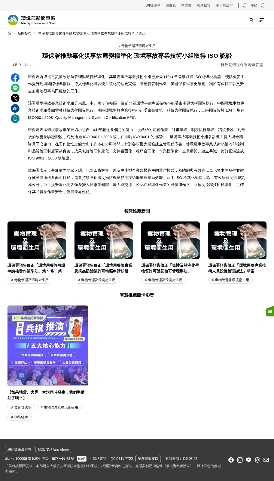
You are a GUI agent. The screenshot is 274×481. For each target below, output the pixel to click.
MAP (82, 458)
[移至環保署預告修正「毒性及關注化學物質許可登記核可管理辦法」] (170, 253)
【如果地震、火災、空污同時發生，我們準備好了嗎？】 (46, 395)
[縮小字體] (245, 5)
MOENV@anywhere (53, 449)
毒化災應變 (22, 407)
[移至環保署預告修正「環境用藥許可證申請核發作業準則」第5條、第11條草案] (36, 253)
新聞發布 (24, 33)
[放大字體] (263, 5)
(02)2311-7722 (122, 458)
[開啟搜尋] (251, 20)
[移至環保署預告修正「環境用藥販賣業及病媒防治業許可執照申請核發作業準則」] (103, 253)
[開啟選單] (262, 20)
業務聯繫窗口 (148, 458)
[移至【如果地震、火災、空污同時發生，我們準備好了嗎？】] (47, 345)
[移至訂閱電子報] (269, 311)
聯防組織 (21, 417)
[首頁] (9, 33)
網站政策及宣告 (19, 449)
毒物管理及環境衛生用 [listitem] (138, 46)
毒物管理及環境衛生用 (31, 280)
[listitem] (231, 460)
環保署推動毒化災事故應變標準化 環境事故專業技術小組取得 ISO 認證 (92, 33)
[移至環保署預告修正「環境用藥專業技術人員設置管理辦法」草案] (237, 253)
